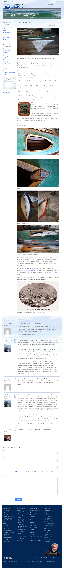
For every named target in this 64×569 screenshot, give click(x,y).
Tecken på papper (50, 541)
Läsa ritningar (8, 530)
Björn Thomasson (9, 340)
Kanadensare (6, 60)
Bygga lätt (7, 534)
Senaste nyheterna (7, 48)
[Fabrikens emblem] (38, 186)
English (60, 1)
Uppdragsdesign (22, 536)
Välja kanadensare (9, 520)
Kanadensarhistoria (23, 526)
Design (46, 513)
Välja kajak (7, 514)
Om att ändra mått (9, 532)
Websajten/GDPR (7, 92)
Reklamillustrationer (50, 525)
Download (7, 541)
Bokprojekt (48, 514)
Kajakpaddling (22, 512)
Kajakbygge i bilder (10, 83)
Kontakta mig (6, 70)
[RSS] (58, 558)
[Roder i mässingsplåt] (38, 221)
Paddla (4, 34)
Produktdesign (49, 520)
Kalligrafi (46, 529)
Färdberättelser (22, 529)
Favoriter (5, 52)
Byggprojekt (7, 525)
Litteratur (20, 531)
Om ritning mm (8, 529)
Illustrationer (47, 521)
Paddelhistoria (21, 528)
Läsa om (5, 35)
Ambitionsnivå (8, 527)
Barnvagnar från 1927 (30, 270)
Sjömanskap (21, 521)
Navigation (21, 517)
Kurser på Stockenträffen (6, 40)
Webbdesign (48, 518)
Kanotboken (48, 539)
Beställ (4, 65)
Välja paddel (7, 521)
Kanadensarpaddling (23, 514)
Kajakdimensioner (9, 516)
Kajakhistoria (21, 524)
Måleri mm (47, 530)
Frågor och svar (7, 37)
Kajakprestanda (8, 518)
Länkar (20, 533)
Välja (4, 28)
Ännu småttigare (49, 536)
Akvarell (47, 532)
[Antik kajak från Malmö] (38, 55)
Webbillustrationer (50, 527)
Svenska (55, 1)
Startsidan (5, 27)
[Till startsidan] (15, 7)
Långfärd (20, 515)
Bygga (4, 30)
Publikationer (6, 63)
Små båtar (5, 61)
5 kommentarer (43, 25)
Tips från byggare (9, 536)
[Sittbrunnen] (38, 155)
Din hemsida (6, 465)
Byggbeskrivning (8, 539)
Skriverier (20, 535)
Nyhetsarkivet (6, 50)
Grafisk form (48, 516)
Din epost (5, 458)
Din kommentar (7, 475)
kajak (36, 25)
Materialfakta (7, 537)
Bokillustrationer (49, 523)
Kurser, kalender (7, 32)
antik (32, 25)
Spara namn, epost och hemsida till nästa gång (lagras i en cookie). (35, 471)
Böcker (46, 537)
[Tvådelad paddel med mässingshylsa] (38, 252)
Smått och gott (49, 534)
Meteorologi (21, 519)
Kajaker (5, 58)
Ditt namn (5, 451)
